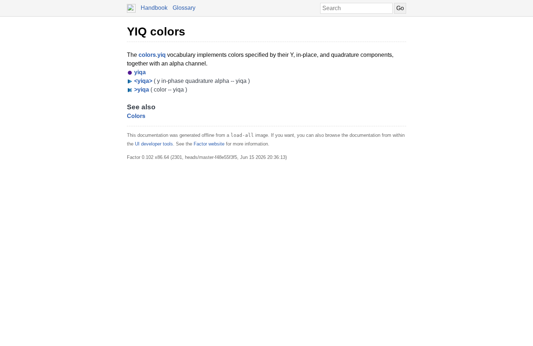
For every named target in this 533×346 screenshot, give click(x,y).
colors (147, 55)
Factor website (209, 144)
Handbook (154, 8)
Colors (136, 116)
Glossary (184, 8)
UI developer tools (154, 144)
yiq (161, 55)
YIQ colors (156, 31)
